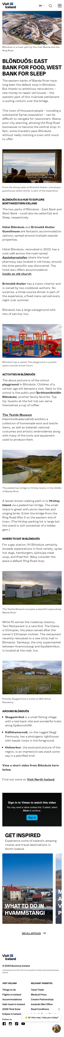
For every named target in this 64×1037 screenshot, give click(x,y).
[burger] (60, 6)
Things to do (9, 989)
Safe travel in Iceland (13, 1004)
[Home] (9, 5)
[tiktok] (16, 1023)
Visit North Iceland (40, 779)
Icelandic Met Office (42, 1004)
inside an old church (16, 274)
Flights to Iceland (11, 994)
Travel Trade (37, 989)
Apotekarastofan (14, 257)
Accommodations (12, 999)
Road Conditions (40, 1009)
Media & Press (39, 994)
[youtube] (23, 1023)
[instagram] (10, 1023)
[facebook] (4, 1023)
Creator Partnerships (42, 999)
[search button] (50, 5)
